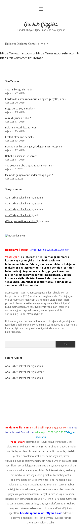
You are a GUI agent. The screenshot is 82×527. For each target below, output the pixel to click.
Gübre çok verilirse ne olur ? (21, 221)
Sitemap (37, 58)
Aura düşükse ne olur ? (18, 118)
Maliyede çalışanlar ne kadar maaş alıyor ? (29, 175)
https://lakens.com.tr (15, 58)
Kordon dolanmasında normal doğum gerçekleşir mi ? (35, 99)
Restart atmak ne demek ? (19, 137)
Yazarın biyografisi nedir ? (19, 89)
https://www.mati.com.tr (17, 53)
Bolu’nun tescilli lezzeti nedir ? (21, 127)
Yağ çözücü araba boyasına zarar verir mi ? (29, 165)
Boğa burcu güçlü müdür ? (20, 108)
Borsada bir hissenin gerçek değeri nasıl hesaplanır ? (34, 146)
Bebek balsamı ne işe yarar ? (21, 156)
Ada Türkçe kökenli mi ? (18, 197)
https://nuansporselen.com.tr (58, 53)
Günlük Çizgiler (41, 24)
